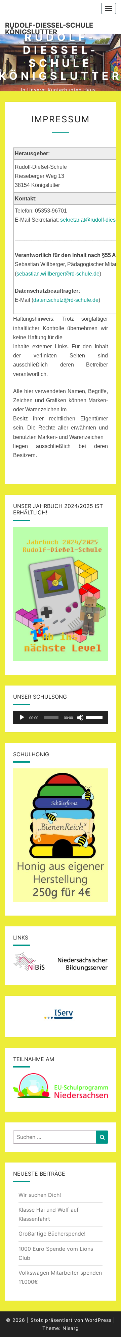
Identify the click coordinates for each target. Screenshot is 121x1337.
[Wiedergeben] (21, 717)
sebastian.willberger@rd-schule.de (57, 274)
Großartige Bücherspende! (51, 1233)
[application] (60, 717)
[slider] (95, 717)
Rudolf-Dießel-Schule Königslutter (49, 27)
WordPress (98, 1320)
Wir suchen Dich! (39, 1194)
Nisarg (71, 1328)
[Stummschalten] (80, 717)
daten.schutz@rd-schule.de (65, 300)
